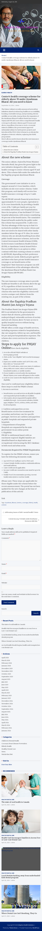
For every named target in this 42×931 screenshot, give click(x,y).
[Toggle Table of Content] (36, 147)
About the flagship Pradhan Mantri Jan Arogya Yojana (21, 152)
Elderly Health (7, 93)
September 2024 (7, 709)
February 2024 (7, 728)
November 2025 (7, 671)
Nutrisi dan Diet (7, 754)
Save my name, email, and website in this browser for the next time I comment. (20, 595)
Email (4, 573)
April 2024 (5, 722)
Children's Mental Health (10, 741)
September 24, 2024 (8, 105)
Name (4, 564)
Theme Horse (13, 928)
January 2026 (6, 666)
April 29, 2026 (6, 842)
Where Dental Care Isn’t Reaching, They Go (17, 641)
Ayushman (8, 502)
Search (4, 609)
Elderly (31, 502)
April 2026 (5, 658)
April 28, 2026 (6, 880)
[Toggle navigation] (4, 50)
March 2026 (6, 660)
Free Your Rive (7, 764)
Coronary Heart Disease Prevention (14, 743)
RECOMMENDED (9, 771)
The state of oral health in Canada (13, 624)
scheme (4, 505)
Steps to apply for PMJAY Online (19, 346)
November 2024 (7, 704)
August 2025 (6, 679)
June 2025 (5, 685)
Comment (6, 538)
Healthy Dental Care (9, 749)
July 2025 (5, 682)
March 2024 (6, 725)
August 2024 (6, 712)
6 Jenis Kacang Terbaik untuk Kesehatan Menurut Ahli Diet (23, 520)
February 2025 (7, 695)
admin (17, 105)
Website (4, 583)
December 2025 (7, 668)
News (3, 752)
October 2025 (6, 674)
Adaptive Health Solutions (26, 925)
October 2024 (6, 706)
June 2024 (5, 717)
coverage (25, 502)
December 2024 (7, 701)
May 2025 (5, 687)
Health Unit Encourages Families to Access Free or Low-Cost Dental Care (21, 839)
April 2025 (5, 690)
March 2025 (6, 693)
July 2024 (5, 714)
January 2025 (6, 698)
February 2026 (7, 663)
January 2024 (6, 731)
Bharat (14, 502)
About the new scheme (11, 150)
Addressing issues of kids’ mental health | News (21, 512)
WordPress (36, 928)
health (36, 502)
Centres (19, 502)
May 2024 (5, 720)
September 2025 (7, 677)
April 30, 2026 (6, 805)
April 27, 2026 (6, 916)
